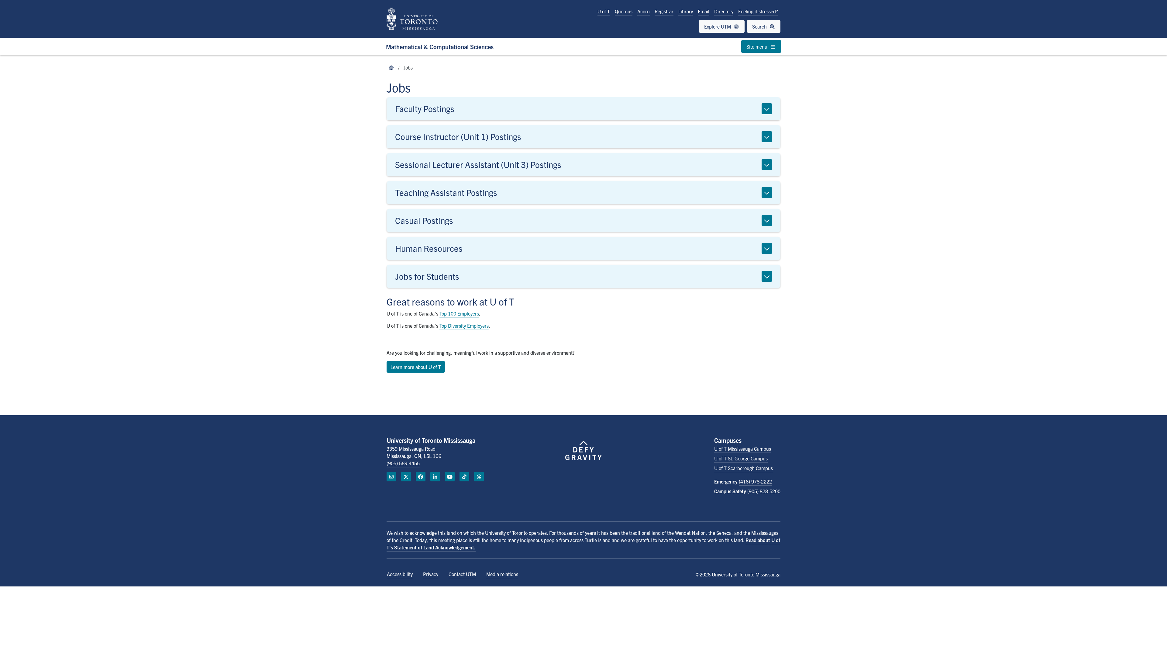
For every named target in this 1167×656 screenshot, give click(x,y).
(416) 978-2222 (755, 481)
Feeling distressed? (758, 11)
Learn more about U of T (416, 367)
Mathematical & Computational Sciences (440, 46)
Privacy (430, 574)
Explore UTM (718, 26)
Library (685, 11)
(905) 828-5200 (763, 491)
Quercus (623, 11)
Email (703, 11)
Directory (723, 11)
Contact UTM (462, 574)
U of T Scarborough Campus (743, 468)
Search (760, 26)
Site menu (757, 46)
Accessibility (400, 574)
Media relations (502, 574)
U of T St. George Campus (741, 458)
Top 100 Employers (459, 313)
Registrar (664, 11)
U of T (603, 11)
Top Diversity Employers (464, 326)
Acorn (643, 11)
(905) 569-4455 (403, 463)
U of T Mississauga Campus (742, 449)
